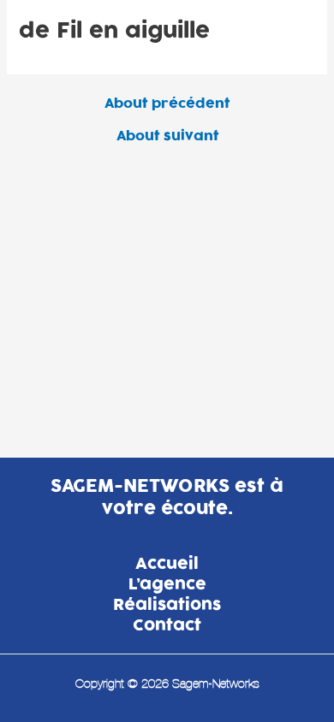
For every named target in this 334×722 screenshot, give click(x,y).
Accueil (167, 564)
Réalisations (167, 605)
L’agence (167, 585)
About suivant (167, 136)
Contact (167, 626)
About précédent (167, 104)
